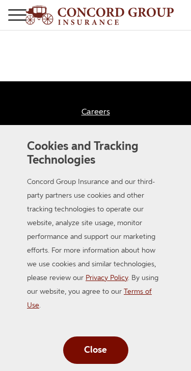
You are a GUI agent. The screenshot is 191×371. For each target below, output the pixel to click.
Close (95, 350)
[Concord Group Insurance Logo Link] (99, 15)
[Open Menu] (4, 15)
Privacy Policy (107, 278)
